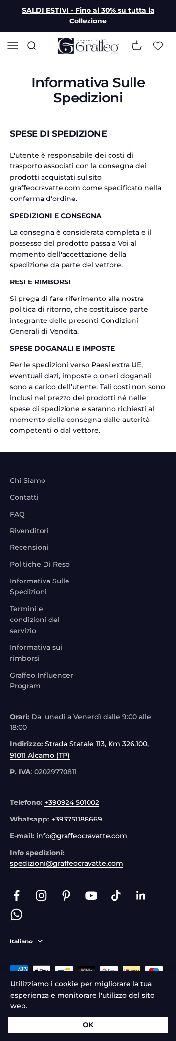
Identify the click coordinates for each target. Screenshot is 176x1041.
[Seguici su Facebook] (16, 895)
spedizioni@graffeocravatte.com (66, 863)
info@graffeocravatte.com (81, 835)
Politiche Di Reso (40, 564)
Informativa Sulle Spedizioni (39, 586)
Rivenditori (29, 530)
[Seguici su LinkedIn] (141, 895)
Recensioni (29, 547)
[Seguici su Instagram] (41, 895)
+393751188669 (76, 819)
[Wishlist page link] (158, 45)
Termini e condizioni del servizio (35, 619)
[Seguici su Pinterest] (66, 895)
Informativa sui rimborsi (36, 652)
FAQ (17, 514)
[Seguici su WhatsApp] (16, 914)
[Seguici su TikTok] (116, 895)
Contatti (24, 497)
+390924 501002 (71, 802)
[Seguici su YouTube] (91, 895)
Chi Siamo (27, 480)
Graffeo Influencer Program (41, 680)
